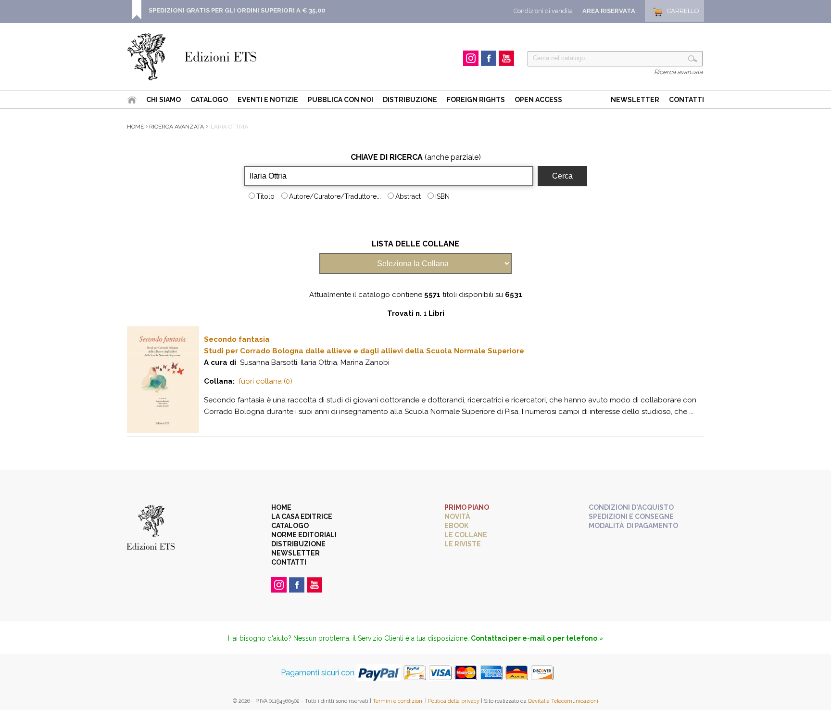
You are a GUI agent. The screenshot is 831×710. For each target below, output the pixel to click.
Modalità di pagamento (633, 525)
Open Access (538, 99)
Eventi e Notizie (268, 99)
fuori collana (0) (265, 381)
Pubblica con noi (340, 99)
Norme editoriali (304, 535)
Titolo (265, 196)
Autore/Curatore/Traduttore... (335, 196)
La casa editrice (301, 516)
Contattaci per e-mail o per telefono (534, 638)
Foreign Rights (476, 99)
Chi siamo (163, 99)
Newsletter (635, 99)
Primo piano (466, 507)
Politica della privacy (453, 701)
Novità (457, 516)
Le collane (465, 535)
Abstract (408, 196)
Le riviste (462, 544)
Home (135, 126)
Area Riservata (608, 10)
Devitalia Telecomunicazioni (563, 701)
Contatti (686, 99)
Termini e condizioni (398, 701)
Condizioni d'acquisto (631, 507)
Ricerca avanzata (678, 72)
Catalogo (209, 99)
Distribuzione (410, 99)
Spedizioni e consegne (631, 516)
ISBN (442, 196)
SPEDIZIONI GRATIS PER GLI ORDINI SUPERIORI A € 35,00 (237, 10)
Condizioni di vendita (543, 10)
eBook (456, 525)
